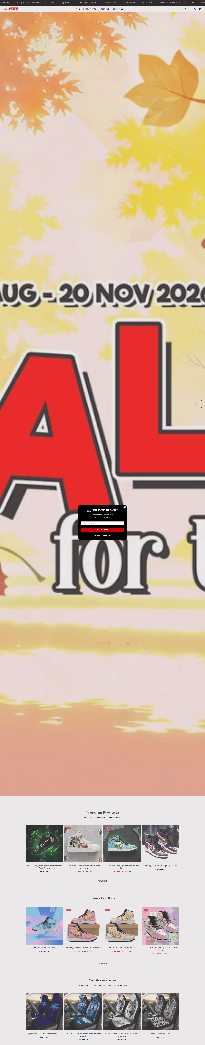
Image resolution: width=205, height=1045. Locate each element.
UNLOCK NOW (102, 529)
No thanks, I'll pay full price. (102, 535)
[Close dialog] (125, 507)
